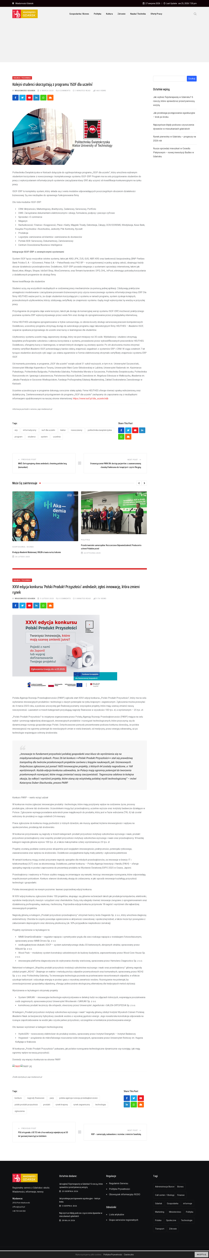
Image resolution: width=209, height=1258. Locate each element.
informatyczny (29, 430)
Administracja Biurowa (164, 1186)
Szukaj (191, 78)
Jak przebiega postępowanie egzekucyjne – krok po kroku (79, 1200)
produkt (46, 1104)
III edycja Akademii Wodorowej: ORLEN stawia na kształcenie (36, 552)
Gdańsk (158, 1203)
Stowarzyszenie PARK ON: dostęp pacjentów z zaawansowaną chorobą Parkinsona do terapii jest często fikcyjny (115, 465)
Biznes (180, 1186)
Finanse (181, 1195)
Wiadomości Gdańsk (25, 91)
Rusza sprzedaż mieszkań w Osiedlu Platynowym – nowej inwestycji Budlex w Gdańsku (173, 152)
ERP (16, 430)
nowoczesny (76, 430)
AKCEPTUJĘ (201, 1255)
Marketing (159, 1212)
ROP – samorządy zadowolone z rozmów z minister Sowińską (116, 1134)
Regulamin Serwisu (118, 1183)
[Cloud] (50, 97)
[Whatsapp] (43, 97)
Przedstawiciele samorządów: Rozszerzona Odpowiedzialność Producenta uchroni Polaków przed (111, 546)
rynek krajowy (62, 1104)
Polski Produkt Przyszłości (26, 1104)
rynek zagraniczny (81, 1104)
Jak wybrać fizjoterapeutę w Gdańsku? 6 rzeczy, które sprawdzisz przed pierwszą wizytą (174, 101)
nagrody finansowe (35, 1098)
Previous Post (28, 460)
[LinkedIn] (36, 97)
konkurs (18, 1098)
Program (18, 437)
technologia (100, 1104)
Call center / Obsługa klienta (164, 1195)
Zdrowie (121, 14)
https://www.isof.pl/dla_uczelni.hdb (90, 398)
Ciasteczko (129, 1254)
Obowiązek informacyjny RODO (124, 1194)
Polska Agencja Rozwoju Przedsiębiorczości (78, 1098)
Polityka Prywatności (119, 1189)
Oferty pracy (156, 14)
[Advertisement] (104, 42)
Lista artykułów (116, 1214)
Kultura (109, 14)
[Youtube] (29, 97)
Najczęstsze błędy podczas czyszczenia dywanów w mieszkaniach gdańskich (80, 1214)
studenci (32, 437)
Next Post (133, 460)
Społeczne (171, 1220)
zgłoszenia (20, 1111)
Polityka (97, 14)
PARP (52, 1098)
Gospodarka (172, 1203)
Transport (159, 1228)
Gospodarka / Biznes (79, 14)
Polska (158, 1220)
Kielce (63, 430)
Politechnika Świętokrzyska (100, 430)
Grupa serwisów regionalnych (123, 1220)
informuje (187, 1203)
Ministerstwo (175, 1212)
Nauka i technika (138, 14)
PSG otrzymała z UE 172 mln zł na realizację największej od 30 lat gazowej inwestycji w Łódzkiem (43, 1134)
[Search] (195, 13)
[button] (138, 483)
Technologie (186, 1220)
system (44, 437)
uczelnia (57, 437)
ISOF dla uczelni (48, 430)
